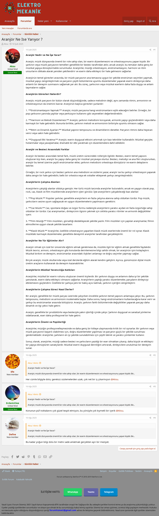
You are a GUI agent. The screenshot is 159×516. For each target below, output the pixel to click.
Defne (12, 434)
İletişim (103, 471)
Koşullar (112, 471)
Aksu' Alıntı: (33, 363)
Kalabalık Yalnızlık (24, 479)
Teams (91, 492)
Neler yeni (43, 20)
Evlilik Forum (8, 479)
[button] (51, 21)
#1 (154, 49)
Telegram (109, 492)
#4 (154, 417)
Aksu (6, 43)
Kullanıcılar (62, 20)
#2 (154, 355)
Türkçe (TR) (19, 471)
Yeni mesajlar (8, 28)
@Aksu (114, 379)
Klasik (7, 471)
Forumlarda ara (25, 28)
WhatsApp (73, 492)
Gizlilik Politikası (126, 471)
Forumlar (26, 20)
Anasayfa (9, 20)
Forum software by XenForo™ (79, 477)
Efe (12, 371)
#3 (154, 386)
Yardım (138, 471)
